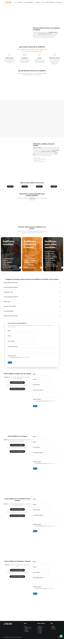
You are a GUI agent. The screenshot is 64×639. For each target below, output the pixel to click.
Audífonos (26, 630)
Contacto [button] (38, 2)
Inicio (26, 626)
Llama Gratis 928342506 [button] (17, 570)
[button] (61, 636)
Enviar (9, 362)
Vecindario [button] (54, 186)
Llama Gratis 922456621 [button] (17, 445)
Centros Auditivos (29, 2)
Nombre (9, 330)
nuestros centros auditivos (38, 49)
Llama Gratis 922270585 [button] (17, 382)
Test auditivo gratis (28, 627)
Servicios (20, 2)
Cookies (53, 626)
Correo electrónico (11, 341)
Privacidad (53, 627)
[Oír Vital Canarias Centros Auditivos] (8, 2)
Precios (14, 2)
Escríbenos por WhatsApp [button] (17, 388)
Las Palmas (40, 630)
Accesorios (59, 2)
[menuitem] (14, 2)
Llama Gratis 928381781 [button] (17, 509)
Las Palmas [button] (39, 186)
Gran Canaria (40, 627)
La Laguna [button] (24, 186)
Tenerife (39, 626)
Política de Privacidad (26, 357)
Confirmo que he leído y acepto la (20, 357)
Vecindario (40, 632)
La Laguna (40, 631)
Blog (43, 2)
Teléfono (9, 335)
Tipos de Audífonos (50, 2)
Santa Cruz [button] (10, 186)
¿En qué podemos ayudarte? (13, 346)
